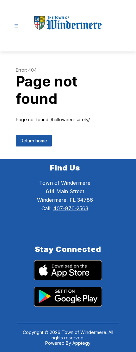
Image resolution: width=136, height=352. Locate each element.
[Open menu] (16, 26)
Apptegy (81, 343)
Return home (34, 140)
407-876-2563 (70, 208)
